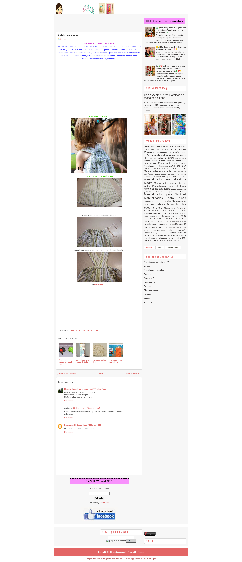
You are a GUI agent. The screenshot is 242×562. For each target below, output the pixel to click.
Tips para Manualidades (165, 235)
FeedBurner (104, 503)
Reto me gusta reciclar (162, 230)
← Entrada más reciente (67, 374)
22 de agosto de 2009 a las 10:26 (92, 389)
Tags (160, 247)
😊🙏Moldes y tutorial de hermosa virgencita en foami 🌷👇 (171, 48)
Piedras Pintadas (169, 224)
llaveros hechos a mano (155, 161)
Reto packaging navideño (161, 233)
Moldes (175, 216)
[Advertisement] (78, 23)
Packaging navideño (179, 221)
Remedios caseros (176, 227)
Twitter (85, 331)
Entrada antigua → (133, 374)
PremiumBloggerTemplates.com (135, 559)
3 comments (65, 39)
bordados (176, 146)
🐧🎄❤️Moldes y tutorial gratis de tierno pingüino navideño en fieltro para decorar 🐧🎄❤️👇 (170, 68)
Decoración (174, 152)
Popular (149, 247)
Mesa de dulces (164, 216)
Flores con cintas (156, 158)
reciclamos (160, 227)
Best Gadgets (151, 559)
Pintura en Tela (150, 282)
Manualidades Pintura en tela (169, 210)
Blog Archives (172, 247)
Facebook (75, 331)
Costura (150, 152)
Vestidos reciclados (68, 35)
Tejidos (147, 298)
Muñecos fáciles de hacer (99, 361)
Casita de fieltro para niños (115, 361)
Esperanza (68, 425)
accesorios (149, 146)
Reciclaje (147, 274)
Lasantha (119, 559)
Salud (172, 233)
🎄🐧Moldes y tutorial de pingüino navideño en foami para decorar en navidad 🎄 (171, 30)
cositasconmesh (119, 552)
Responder (68, 401)
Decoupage (148, 286)
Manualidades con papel (172, 163)
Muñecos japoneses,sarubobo (65, 362)
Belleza (167, 146)
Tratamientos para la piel (169, 238)
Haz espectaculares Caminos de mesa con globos (164, 96)
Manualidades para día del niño (170, 176)
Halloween (169, 158)
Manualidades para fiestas (157, 189)
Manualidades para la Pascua (171, 191)
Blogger (141, 552)
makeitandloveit (100, 285)
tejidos (178, 232)
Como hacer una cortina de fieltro (82, 361)
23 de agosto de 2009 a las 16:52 (87, 425)
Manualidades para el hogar (169, 186)
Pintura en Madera (151, 290)
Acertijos (159, 147)
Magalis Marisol (71, 389)
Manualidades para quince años (158, 201)
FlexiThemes (97, 559)
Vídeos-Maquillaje (175, 241)
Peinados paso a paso (153, 224)
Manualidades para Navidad (165, 194)
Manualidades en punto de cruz (160, 171)
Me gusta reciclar (171, 213)
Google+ (95, 331)
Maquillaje (148, 213)
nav (152, 221)
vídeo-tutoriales (161, 240)
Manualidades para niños (165, 198)
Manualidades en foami (170, 168)
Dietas (183, 153)
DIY (145, 155)
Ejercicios (176, 155)
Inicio (101, 374)
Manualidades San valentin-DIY (156, 262)
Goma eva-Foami (151, 278)
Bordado (147, 294)
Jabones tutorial (180, 158)
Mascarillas (158, 213)
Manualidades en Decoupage (156, 166)
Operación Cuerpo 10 (163, 221)
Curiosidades (162, 153)
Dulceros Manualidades (159, 155)
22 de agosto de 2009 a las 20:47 (86, 408)
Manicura (171, 161)
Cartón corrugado (163, 149)
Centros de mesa (178, 149)
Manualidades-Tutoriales (154, 270)
